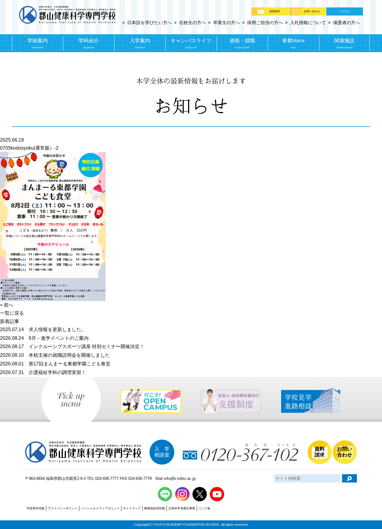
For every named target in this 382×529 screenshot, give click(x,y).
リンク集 (204, 508)
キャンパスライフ (191, 43)
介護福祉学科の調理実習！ (43, 372)
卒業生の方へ (226, 22)
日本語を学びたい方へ (149, 22)
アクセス (344, 11)
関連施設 (344, 43)
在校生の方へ (192, 22)
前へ (8, 305)
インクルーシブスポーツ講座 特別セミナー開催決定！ (72, 346)
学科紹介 (88, 43)
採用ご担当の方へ (265, 22)
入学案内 (140, 43)
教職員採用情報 (154, 508)
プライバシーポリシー (63, 508)
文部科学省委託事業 (181, 508)
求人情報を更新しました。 (43, 329)
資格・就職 (242, 43)
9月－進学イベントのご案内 (44, 338)
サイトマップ (132, 508)
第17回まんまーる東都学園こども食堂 (55, 363)
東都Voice (293, 43)
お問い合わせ (312, 11)
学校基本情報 (35, 508)
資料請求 (274, 11)
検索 (349, 478)
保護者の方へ (346, 22)
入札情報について (308, 22)
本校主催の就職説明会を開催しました (55, 355)
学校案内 (37, 43)
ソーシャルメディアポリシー (100, 508)
